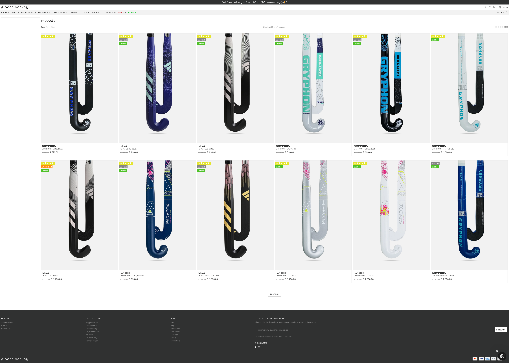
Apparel (173, 338)
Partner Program (92, 341)
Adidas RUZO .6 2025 (50, 276)
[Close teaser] (497, 351)
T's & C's (89, 335)
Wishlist (4, 326)
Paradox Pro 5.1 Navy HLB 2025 (132, 276)
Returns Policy (91, 329)
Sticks (173, 323)
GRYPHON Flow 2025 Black (52, 149)
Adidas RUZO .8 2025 (206, 149)
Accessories (175, 329)
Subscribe (501, 330)
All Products (175, 341)
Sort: (43, 27)
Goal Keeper (175, 332)
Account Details (7, 323)
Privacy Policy (91, 338)
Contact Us (5, 329)
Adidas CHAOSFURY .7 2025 (208, 276)
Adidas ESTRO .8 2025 (128, 149)
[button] (502, 356)
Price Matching (91, 326)
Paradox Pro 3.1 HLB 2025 (286, 276)
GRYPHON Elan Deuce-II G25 (443, 276)
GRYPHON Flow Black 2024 (364, 149)
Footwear (174, 335)
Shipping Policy (92, 323)
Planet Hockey (14, 7)
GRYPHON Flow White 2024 (286, 149)
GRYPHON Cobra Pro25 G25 (443, 149)
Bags (173, 326)
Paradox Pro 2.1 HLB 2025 (364, 276)
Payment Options (92, 332)
